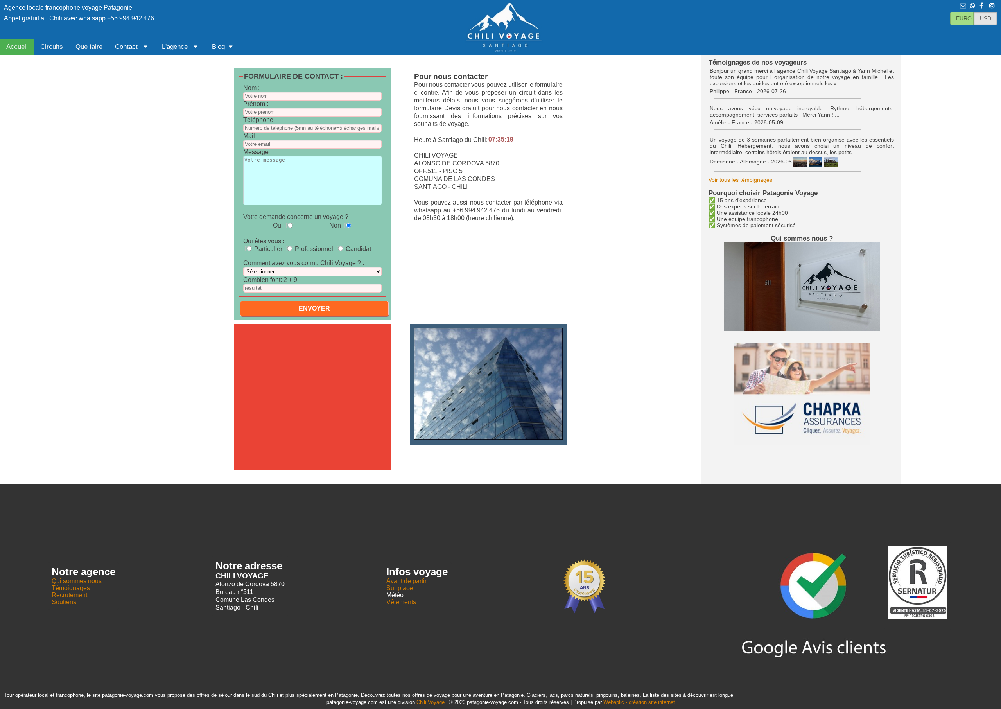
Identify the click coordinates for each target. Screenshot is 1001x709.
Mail (249, 136)
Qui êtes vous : (263, 241)
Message (256, 152)
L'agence (176, 46)
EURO (964, 18)
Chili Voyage (430, 702)
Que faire (88, 46)
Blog (218, 46)
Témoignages (71, 588)
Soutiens (64, 602)
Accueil (17, 46)
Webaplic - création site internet (639, 702)
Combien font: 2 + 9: (271, 279)
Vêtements (401, 602)
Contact (127, 46)
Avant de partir (406, 581)
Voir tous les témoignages (740, 180)
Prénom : (255, 104)
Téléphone (258, 120)
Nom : (251, 87)
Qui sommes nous (77, 581)
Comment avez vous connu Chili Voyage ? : (303, 263)
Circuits (51, 46)
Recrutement (69, 595)
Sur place (399, 588)
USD (985, 18)
